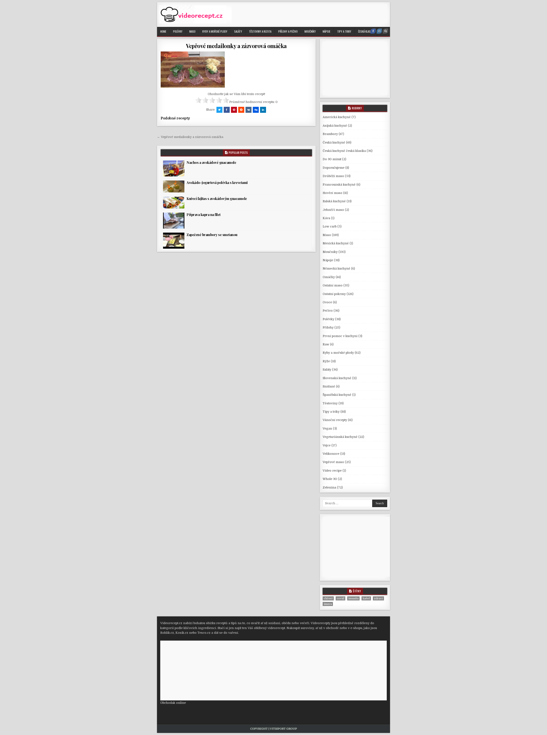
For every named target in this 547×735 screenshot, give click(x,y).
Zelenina (329, 487)
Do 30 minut (332, 159)
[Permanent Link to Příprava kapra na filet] (173, 221)
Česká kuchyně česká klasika (344, 151)
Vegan (327, 428)
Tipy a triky (344, 31)
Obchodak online (173, 702)
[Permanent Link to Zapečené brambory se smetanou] (173, 241)
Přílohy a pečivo (288, 31)
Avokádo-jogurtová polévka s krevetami (217, 182)
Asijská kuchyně (335, 125)
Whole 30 (330, 479)
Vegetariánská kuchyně (340, 437)
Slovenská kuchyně (337, 378)
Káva (326, 218)
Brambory (330, 134)
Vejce (327, 445)
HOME (163, 31)
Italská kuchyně (334, 201)
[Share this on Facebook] (227, 110)
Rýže (326, 361)
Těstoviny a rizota (260, 31)
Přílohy (328, 327)
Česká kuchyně (334, 142)
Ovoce (327, 302)
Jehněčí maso (333, 209)
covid (340, 598)
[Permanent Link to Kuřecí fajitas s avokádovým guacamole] (173, 202)
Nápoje (326, 31)
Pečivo (328, 310)
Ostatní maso (333, 285)
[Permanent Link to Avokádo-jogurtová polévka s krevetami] (173, 186)
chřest (328, 598)
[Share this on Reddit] (241, 110)
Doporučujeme (333, 167)
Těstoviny (330, 403)
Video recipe (332, 470)
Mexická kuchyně (336, 243)
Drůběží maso (333, 176)
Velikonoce (331, 453)
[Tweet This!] (219, 110)
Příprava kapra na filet (204, 214)
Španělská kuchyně (337, 394)
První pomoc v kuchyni (340, 336)
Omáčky (329, 277)
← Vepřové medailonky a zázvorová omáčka (190, 137)
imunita (353, 598)
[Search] (385, 31)
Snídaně (329, 386)
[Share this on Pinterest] (234, 110)
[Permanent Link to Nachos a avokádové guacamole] (173, 168)
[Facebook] (373, 31)
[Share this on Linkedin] (263, 110)
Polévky (177, 31)
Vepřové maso (333, 462)
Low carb (330, 226)
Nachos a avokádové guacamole (211, 162)
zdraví (378, 598)
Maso (192, 31)
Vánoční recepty (335, 420)
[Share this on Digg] (256, 110)
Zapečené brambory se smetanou (212, 234)
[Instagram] (379, 31)
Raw (326, 344)
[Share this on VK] (248, 110)
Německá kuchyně (336, 268)
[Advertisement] (309, 13)
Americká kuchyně (337, 117)
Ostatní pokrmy (334, 294)
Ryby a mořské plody (214, 31)
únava (328, 604)
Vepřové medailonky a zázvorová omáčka (236, 46)
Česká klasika (366, 31)
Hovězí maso (332, 193)
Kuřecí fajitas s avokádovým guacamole (217, 198)
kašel (366, 598)
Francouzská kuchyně (339, 184)
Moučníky (310, 31)
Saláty (238, 31)
